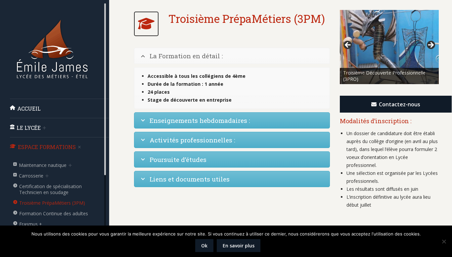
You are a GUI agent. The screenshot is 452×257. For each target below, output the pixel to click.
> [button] (430, 45)
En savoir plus (238, 245)
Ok (204, 245)
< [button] (348, 45)
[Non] (443, 241)
